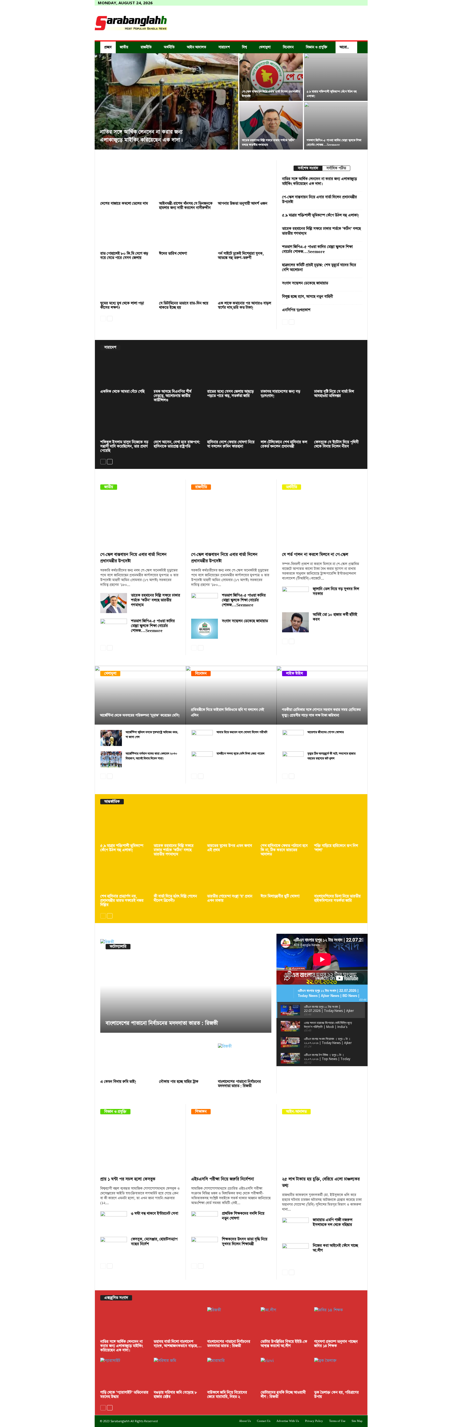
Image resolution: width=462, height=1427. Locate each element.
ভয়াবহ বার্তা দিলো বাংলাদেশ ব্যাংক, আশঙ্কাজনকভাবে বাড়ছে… (178, 1344)
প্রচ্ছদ (108, 47)
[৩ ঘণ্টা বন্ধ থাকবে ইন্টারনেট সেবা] (113, 1221)
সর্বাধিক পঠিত (336, 168)
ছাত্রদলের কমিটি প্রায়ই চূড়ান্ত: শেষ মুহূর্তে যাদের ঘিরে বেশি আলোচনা (319, 267)
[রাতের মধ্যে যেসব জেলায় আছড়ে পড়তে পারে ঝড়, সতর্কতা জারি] (231, 372)
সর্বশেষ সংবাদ (308, 168)
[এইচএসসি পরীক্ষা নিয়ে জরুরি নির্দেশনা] (231, 1147)
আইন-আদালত (296, 1111)
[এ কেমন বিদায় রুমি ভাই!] (127, 1060)
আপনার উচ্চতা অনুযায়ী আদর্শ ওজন (242, 203)
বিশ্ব (244, 47)
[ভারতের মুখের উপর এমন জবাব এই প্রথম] (231, 826)
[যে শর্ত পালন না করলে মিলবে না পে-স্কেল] (322, 522)
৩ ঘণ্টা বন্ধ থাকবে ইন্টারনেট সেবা (154, 1213)
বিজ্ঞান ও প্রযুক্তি (316, 47)
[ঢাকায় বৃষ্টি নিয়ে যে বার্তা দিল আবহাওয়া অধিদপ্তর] (338, 372)
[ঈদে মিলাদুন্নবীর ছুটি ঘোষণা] (285, 877)
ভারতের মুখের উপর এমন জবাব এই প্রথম (229, 848)
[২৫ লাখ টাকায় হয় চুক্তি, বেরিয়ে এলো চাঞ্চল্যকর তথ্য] (322, 1147)
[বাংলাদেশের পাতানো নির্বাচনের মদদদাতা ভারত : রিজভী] (185, 986)
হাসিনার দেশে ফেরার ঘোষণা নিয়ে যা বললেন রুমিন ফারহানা (231, 444)
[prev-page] (103, 318)
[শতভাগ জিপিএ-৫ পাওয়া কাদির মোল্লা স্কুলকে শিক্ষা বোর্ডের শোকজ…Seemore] (113, 629)
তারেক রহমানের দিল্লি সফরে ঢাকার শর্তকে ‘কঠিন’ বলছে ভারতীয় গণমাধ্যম (321, 231)
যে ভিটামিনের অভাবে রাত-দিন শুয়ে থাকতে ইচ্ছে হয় (183, 305)
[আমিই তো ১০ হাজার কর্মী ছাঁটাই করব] (295, 622)
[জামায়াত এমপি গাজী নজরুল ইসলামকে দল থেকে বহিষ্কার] (295, 1228)
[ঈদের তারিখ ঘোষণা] (186, 232)
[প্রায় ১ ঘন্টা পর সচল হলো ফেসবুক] (140, 1147)
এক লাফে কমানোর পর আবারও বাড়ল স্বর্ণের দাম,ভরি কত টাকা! (244, 305)
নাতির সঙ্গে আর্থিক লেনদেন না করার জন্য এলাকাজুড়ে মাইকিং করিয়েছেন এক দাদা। (319, 181)
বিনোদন (288, 47)
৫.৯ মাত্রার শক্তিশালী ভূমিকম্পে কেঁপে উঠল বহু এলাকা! (320, 215)
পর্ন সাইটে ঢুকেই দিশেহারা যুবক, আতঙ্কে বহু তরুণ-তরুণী (241, 256)
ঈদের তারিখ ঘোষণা (173, 253)
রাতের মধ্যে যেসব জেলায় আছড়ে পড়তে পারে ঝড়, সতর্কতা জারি (230, 394)
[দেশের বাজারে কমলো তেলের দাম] (127, 183)
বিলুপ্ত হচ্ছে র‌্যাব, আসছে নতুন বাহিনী (307, 296)
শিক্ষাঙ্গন (201, 1111)
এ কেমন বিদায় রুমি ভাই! (118, 1081)
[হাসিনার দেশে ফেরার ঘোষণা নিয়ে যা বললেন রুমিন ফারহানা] (231, 423)
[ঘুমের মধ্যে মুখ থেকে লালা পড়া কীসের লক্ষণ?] (127, 282)
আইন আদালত (196, 47)
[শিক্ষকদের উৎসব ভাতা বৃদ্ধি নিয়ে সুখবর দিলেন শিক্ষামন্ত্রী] (204, 1247)
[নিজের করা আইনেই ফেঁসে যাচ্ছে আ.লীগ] (295, 1253)
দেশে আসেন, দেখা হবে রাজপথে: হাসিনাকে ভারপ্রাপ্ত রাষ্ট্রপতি (177, 444)
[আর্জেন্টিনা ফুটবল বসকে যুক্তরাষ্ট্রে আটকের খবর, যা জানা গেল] (111, 738)
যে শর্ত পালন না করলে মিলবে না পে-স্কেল (315, 555)
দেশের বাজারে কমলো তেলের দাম (124, 203)
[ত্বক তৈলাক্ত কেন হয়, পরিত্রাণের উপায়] (338, 1373)
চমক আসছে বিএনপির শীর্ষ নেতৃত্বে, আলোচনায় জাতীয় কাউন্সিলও (172, 396)
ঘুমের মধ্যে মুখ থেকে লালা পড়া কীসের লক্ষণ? (122, 305)
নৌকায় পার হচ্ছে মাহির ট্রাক (178, 1081)
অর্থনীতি (169, 47)
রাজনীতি (146, 47)
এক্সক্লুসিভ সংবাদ (116, 1297)
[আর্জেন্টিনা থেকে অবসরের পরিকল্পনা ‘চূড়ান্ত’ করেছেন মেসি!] (140, 695)
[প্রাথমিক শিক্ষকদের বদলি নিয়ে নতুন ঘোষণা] (204, 1221)
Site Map (357, 1421)
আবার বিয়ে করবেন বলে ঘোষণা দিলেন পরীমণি (242, 732)
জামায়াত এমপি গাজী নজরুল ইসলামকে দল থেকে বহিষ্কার (332, 1222)
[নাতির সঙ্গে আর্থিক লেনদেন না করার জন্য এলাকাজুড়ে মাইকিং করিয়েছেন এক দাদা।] (166, 101)
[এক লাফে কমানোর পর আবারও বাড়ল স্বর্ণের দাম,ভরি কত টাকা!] (244, 282)
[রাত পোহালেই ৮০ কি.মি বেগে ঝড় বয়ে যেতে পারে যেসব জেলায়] (127, 232)
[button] (359, 47)
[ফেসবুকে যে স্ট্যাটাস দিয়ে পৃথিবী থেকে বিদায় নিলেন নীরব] (338, 423)
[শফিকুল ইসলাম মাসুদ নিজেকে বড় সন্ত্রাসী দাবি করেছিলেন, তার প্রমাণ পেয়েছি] (124, 423)
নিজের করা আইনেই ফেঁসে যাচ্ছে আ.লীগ (335, 1248)
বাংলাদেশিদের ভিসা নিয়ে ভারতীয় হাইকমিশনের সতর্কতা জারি (337, 898)
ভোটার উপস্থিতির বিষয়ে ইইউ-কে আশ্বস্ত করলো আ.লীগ (284, 1344)
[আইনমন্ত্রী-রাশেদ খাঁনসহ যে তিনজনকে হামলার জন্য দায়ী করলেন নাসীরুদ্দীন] (186, 183)
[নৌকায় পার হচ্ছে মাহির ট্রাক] (186, 1060)
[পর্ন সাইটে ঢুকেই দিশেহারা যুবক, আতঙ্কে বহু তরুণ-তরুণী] (244, 232)
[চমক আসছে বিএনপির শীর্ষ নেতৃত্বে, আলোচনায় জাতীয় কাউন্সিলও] (178, 372)
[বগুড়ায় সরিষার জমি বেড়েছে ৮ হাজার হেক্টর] (178, 1373)
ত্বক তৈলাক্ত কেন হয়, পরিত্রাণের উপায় (336, 1394)
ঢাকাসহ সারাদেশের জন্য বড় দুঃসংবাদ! (280, 394)
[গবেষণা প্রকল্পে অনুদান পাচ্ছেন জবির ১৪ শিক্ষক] (338, 1322)
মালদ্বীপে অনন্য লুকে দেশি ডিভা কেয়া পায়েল (240, 754)
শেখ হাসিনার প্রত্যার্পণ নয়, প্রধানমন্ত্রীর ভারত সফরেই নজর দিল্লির (122, 901)
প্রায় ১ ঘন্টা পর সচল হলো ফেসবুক (127, 1179)
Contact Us (263, 1421)
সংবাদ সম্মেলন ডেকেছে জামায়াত (305, 283)
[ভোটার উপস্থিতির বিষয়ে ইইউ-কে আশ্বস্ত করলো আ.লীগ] (285, 1322)
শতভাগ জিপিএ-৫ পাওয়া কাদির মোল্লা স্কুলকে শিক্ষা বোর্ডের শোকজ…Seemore (317, 249)
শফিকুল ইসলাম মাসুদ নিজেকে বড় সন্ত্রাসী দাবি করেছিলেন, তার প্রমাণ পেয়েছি (124, 446)
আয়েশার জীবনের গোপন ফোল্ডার (325, 732)
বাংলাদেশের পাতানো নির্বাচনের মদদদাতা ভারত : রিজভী (162, 1023)
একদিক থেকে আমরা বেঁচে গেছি (122, 391)
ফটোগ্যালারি (118, 946)
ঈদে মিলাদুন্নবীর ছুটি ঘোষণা (280, 896)
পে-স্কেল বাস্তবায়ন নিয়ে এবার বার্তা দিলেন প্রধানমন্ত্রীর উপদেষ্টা (319, 199)
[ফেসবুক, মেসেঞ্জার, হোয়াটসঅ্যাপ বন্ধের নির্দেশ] (113, 1247)
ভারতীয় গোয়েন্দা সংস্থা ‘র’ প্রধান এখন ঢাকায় (229, 898)
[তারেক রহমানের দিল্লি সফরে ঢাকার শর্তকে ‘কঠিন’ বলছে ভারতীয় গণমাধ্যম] (271, 126)
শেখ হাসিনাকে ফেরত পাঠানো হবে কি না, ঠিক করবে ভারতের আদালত (284, 850)
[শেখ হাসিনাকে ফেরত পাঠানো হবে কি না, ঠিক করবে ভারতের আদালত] (285, 826)
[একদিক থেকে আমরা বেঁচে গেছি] (124, 372)
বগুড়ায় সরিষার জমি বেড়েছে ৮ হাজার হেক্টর (175, 1394)
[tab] (308, 168)
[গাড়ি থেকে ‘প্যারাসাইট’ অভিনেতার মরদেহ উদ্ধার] (124, 1373)
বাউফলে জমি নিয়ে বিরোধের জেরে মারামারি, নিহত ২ (227, 1394)
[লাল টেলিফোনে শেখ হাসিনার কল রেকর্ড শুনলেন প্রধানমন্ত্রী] (285, 423)
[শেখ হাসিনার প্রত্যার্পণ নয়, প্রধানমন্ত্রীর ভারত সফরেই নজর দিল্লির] (124, 877)
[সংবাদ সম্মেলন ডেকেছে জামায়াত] (204, 629)
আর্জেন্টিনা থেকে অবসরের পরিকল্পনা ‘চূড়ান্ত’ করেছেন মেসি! (140, 715)
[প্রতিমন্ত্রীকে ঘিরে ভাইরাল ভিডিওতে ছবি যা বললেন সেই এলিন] (231, 695)
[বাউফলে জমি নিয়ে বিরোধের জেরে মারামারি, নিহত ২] (231, 1373)
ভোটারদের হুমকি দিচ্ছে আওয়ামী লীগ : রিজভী (283, 1394)
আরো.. (344, 47)
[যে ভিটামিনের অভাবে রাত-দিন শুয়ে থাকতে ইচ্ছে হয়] (186, 282)
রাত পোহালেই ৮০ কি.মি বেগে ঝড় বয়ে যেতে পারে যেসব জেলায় (124, 256)
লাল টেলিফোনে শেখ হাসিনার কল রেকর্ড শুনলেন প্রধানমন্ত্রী (284, 444)
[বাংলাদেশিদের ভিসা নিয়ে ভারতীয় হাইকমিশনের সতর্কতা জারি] (338, 877)
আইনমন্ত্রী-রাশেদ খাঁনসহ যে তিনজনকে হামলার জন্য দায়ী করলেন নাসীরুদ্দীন (186, 206)
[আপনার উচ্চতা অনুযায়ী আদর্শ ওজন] (244, 183)
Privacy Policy (314, 1421)
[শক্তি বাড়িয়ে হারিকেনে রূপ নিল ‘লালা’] (338, 826)
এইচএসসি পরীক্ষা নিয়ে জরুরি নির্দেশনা (222, 1179)
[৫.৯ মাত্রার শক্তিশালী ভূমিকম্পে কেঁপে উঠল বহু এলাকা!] (336, 77)
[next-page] (110, 318)
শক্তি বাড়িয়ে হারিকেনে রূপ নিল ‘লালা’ (336, 848)
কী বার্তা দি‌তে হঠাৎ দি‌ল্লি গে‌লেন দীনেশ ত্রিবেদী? (175, 898)
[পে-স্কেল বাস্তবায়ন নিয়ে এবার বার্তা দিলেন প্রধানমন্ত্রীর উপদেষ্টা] (271, 77)
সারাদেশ (224, 47)
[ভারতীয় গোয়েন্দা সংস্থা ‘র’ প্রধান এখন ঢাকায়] (231, 877)
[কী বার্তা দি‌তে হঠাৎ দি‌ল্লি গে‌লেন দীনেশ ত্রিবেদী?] (178, 877)
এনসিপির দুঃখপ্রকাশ (296, 310)
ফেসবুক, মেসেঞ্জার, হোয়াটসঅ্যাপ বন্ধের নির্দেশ (154, 1242)
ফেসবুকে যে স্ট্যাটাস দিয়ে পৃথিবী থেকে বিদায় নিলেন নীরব (336, 444)
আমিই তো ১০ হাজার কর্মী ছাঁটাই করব (335, 617)
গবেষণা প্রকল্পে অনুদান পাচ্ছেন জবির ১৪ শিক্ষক (336, 1344)
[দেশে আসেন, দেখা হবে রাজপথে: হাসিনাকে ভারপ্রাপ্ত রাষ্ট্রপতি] (178, 423)
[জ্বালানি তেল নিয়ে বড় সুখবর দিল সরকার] (295, 597)
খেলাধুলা (265, 47)
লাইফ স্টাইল (294, 673)
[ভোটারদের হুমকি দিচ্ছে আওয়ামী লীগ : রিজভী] (285, 1373)
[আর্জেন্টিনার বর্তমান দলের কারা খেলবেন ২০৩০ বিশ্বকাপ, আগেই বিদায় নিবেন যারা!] (111, 759)
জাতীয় (124, 47)
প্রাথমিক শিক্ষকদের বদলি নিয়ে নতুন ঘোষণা (243, 1216)
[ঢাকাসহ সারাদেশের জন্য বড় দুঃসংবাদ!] (285, 372)
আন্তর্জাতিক (112, 801)
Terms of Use (337, 1421)
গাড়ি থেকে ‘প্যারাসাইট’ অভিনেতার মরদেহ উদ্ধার (124, 1394)
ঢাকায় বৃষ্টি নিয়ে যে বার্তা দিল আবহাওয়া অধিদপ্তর (334, 394)
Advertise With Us (287, 1421)
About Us (245, 1421)
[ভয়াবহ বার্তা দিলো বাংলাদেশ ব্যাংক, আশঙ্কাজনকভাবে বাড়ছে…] (178, 1322)
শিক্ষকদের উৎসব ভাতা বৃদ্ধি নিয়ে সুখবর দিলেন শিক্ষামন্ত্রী (244, 1242)
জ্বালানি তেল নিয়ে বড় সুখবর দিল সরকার (336, 591)
